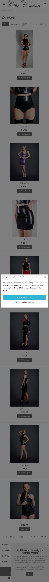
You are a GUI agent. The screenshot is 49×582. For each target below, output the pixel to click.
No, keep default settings (24, 302)
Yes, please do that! (24, 297)
